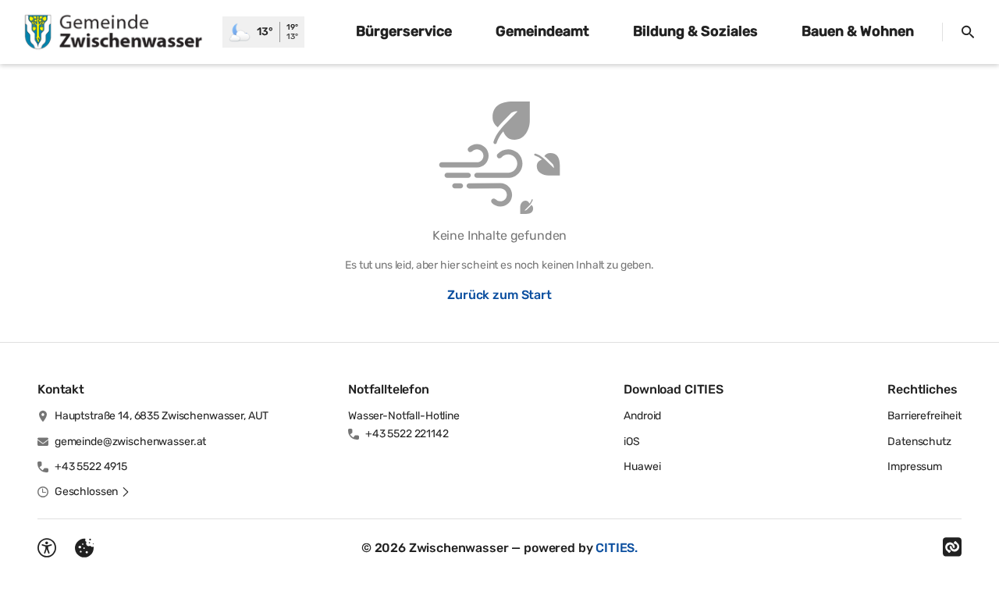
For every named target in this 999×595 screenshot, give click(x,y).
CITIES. (616, 547)
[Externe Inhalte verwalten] (84, 548)
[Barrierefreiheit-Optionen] (46, 548)
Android (642, 415)
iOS (632, 441)
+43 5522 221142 (407, 433)
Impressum (914, 466)
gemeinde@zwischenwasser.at (130, 441)
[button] (92, 492)
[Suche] (967, 32)
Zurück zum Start (499, 294)
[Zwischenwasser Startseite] (111, 32)
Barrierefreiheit (924, 415)
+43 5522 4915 (91, 466)
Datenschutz (919, 441)
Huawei (642, 466)
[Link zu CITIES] (952, 547)
